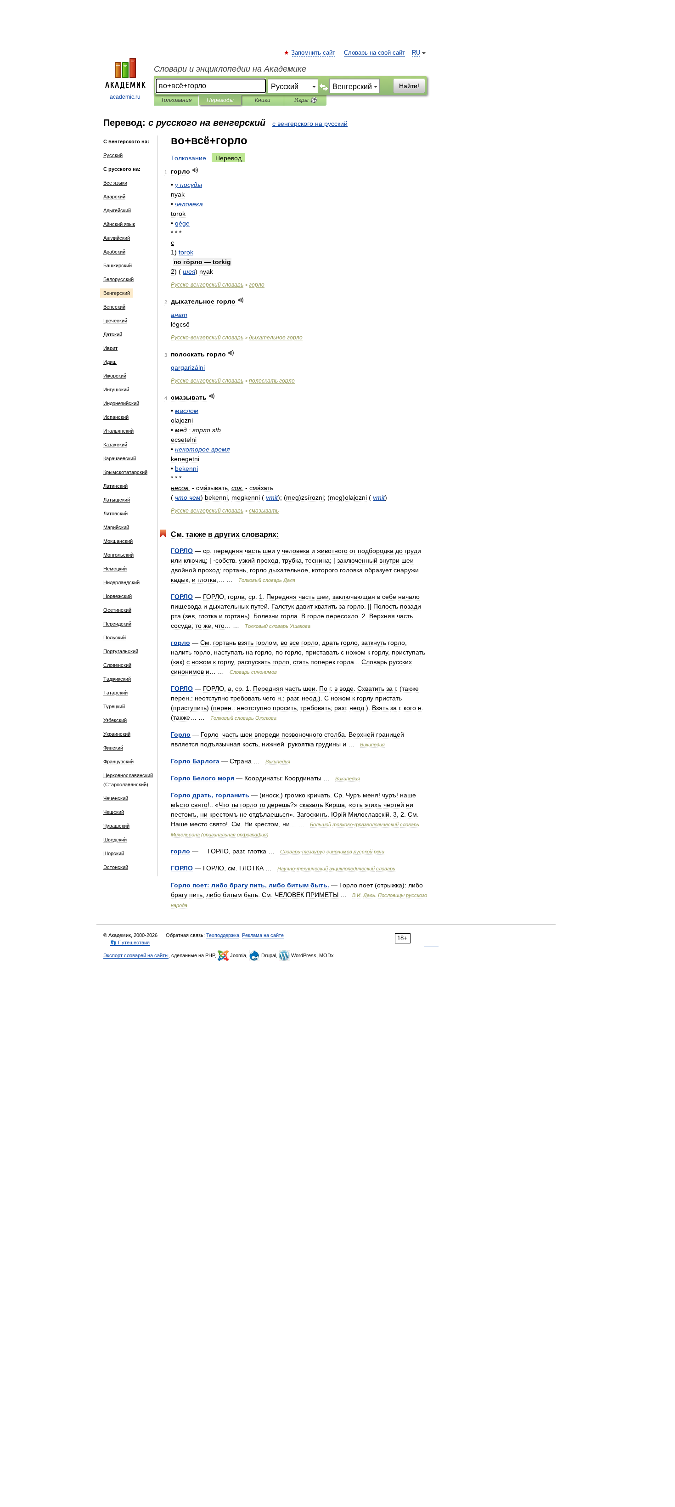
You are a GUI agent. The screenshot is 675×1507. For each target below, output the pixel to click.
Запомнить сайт (313, 53)
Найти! (409, 86)
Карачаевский (119, 458)
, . (250, 885)
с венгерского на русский (310, 123)
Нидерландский (121, 582)
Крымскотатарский (125, 472)
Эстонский (115, 867)
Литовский (115, 513)
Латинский (115, 486)
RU (416, 53)
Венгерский (116, 293)
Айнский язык (119, 224)
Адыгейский (117, 210)
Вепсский (114, 307)
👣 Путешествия (130, 942)
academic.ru (125, 97)
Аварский (114, 196)
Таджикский (117, 679)
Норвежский (117, 596)
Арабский (114, 251)
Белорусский (118, 279)
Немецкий (115, 568)
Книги (262, 100)
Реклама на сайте (263, 935)
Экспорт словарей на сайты (136, 955)
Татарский (115, 692)
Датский (112, 334)
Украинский (116, 734)
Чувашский (116, 826)
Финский (113, 748)
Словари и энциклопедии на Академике (230, 68)
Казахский (115, 444)
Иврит (110, 348)
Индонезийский (121, 403)
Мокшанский (118, 541)
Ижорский (114, 375)
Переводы (220, 100)
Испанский (116, 417)
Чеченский (115, 798)
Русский (113, 155)
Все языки (115, 183)
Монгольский (118, 555)
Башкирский (117, 265)
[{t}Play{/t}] (195, 170)
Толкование (188, 158)
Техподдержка (222, 935)
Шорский (113, 853)
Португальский (120, 651)
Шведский (115, 839)
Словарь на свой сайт (374, 53)
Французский (118, 761)
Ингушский (116, 389)
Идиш (110, 362)
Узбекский (115, 720)
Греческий (115, 320)
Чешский (113, 812)
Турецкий (114, 706)
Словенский (117, 665)
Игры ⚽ (305, 100)
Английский (116, 238)
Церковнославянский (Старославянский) (128, 780)
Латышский (116, 499)
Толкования (176, 100)
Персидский (117, 624)
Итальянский (118, 431)
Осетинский (117, 610)
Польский (114, 637)
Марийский (116, 527)
